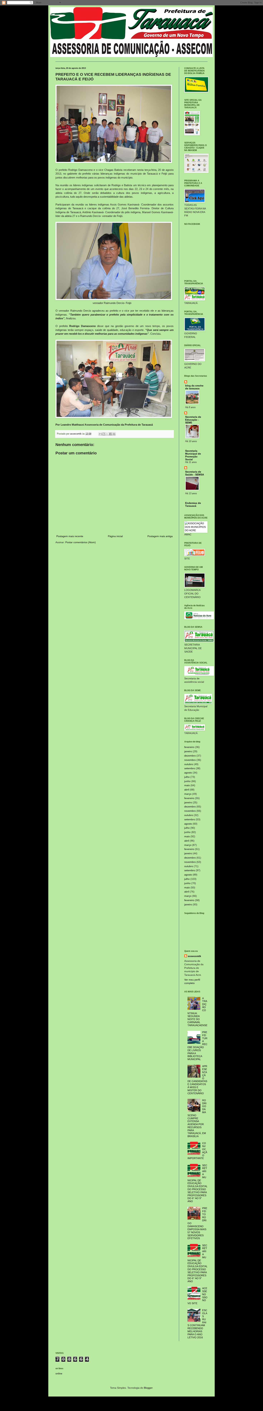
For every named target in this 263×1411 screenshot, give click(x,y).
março (187, 793)
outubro (188, 764)
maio (187, 785)
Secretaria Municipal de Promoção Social (193, 455)
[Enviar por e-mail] (100, 434)
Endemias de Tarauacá (193, 504)
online (58, 1373)
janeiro (188, 751)
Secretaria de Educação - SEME (193, 419)
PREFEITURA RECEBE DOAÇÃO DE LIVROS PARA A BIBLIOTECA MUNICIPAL (197, 1046)
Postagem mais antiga (160, 536)
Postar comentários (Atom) (80, 542)
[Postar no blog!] (104, 434)
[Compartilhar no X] (107, 434)
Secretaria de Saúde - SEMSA (194, 473)
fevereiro (189, 747)
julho (187, 776)
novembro (190, 759)
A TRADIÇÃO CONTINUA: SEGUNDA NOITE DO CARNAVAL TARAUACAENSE (197, 1012)
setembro (189, 768)
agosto (188, 772)
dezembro (190, 755)
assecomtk (194, 956)
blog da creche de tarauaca (194, 387)
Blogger (148, 1387)
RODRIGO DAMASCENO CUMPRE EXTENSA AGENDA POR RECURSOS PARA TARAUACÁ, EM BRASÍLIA (197, 1118)
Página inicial (115, 536)
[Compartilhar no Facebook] (110, 434)
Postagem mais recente (69, 536)
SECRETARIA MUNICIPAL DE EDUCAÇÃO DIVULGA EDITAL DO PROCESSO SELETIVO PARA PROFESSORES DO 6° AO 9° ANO (197, 1183)
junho (187, 781)
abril (186, 789)
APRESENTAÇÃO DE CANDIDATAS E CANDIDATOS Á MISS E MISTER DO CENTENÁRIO (197, 1080)
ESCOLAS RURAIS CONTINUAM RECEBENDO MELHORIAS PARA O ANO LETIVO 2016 (197, 1324)
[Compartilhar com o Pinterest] (114, 434)
